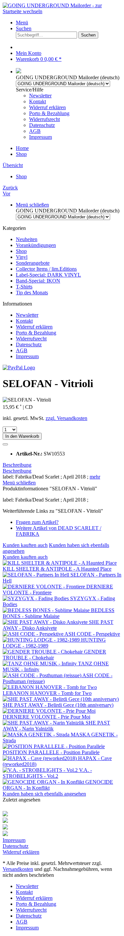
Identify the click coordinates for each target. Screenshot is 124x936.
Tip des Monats (32, 292)
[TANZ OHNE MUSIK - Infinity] (40, 663)
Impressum (40, 137)
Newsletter (40, 95)
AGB (35, 131)
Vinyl (21, 257)
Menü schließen (32, 205)
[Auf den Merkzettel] (5, 444)
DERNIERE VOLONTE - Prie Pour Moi (46, 717)
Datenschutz (42, 125)
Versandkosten (18, 869)
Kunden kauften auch (25, 545)
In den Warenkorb (22, 436)
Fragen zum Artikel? (37, 522)
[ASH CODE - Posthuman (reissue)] (42, 675)
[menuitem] (68, 23)
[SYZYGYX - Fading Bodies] (36, 598)
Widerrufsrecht (44, 119)
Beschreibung (17, 465)
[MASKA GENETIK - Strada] (37, 734)
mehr (95, 477)
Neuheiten (26, 239)
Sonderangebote (33, 263)
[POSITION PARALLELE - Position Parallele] (54, 746)
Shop (21, 251)
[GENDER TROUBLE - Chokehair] (43, 651)
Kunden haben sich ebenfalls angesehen (44, 794)
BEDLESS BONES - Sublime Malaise (58, 613)
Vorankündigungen (36, 245)
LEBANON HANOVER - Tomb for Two (47, 693)
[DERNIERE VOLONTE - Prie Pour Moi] (49, 711)
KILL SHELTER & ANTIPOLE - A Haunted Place (57, 569)
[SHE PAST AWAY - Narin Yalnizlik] (44, 723)
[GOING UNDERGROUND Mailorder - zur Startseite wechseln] (62, 11)
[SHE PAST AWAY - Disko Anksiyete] (46, 622)
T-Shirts (24, 286)
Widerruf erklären (47, 107)
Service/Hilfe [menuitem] (42, 113)
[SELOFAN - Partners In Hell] (36, 575)
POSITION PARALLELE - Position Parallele (51, 752)
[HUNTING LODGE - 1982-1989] (42, 640)
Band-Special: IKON (38, 280)
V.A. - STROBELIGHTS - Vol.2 (47, 773)
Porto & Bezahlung (49, 113)
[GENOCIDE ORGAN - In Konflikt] (44, 782)
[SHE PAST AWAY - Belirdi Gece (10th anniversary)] (61, 699)
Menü (22, 22)
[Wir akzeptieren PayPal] (19, 367)
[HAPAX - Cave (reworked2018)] (40, 758)
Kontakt (37, 101)
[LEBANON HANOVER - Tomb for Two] (50, 687)
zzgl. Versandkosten (66, 418)
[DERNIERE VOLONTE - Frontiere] (44, 586)
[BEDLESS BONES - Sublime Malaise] (47, 610)
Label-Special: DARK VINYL (48, 275)
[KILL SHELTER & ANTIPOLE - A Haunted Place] (60, 563)
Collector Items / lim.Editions (46, 269)
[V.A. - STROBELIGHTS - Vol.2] (41, 770)
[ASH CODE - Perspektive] (33, 634)
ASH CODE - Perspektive (92, 634)
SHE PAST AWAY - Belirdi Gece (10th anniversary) (58, 705)
